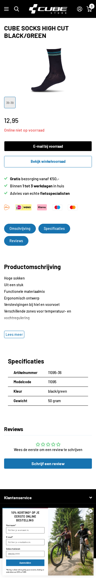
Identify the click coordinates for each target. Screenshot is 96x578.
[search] (16, 9)
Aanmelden (25, 562)
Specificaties (54, 228)
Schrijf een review (48, 463)
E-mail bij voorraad (48, 146)
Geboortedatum (13, 549)
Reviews (16, 241)
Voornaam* (11, 525)
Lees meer (14, 334)
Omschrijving (19, 228)
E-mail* (9, 537)
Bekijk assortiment (7, 9)
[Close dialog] (90, 511)
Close (48, 497)
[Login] (79, 9)
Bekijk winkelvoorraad (48, 161)
